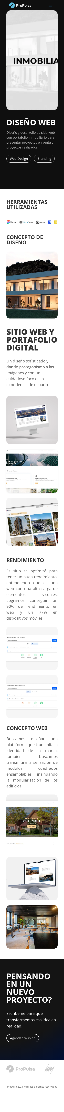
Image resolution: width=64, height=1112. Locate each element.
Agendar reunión (22, 1038)
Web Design (19, 158)
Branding (44, 158)
